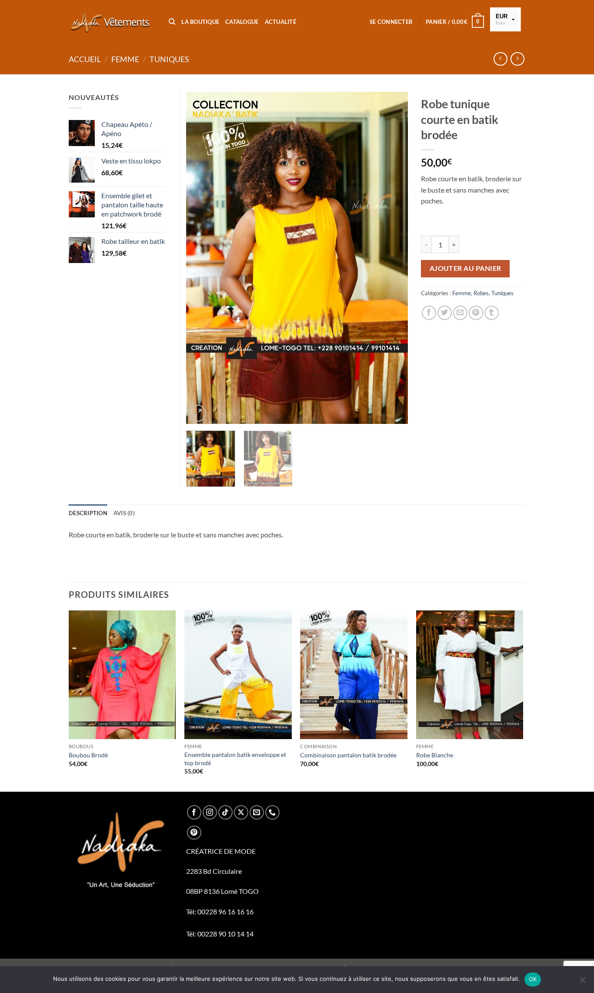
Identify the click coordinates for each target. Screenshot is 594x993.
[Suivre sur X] (241, 812)
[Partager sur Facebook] (429, 313)
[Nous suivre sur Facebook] (194, 812)
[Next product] (500, 59)
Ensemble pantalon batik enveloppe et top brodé (235, 758)
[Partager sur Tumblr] (491, 313)
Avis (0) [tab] (124, 513)
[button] (391, 22)
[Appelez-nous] (272, 812)
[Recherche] (172, 21)
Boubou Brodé (88, 755)
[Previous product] (517, 59)
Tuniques (169, 59)
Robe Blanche (434, 755)
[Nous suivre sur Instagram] (210, 812)
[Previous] (201, 258)
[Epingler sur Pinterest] (476, 313)
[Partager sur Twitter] (444, 313)
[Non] (582, 982)
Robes (481, 293)
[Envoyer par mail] (460, 313)
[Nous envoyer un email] (257, 812)
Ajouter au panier (465, 268)
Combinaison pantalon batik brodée (348, 755)
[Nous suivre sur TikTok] (225, 812)
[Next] (392, 258)
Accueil (85, 59)
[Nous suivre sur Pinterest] (194, 833)
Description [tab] (88, 513)
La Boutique (200, 21)
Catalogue (241, 21)
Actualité (280, 21)
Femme (125, 59)
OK (533, 979)
